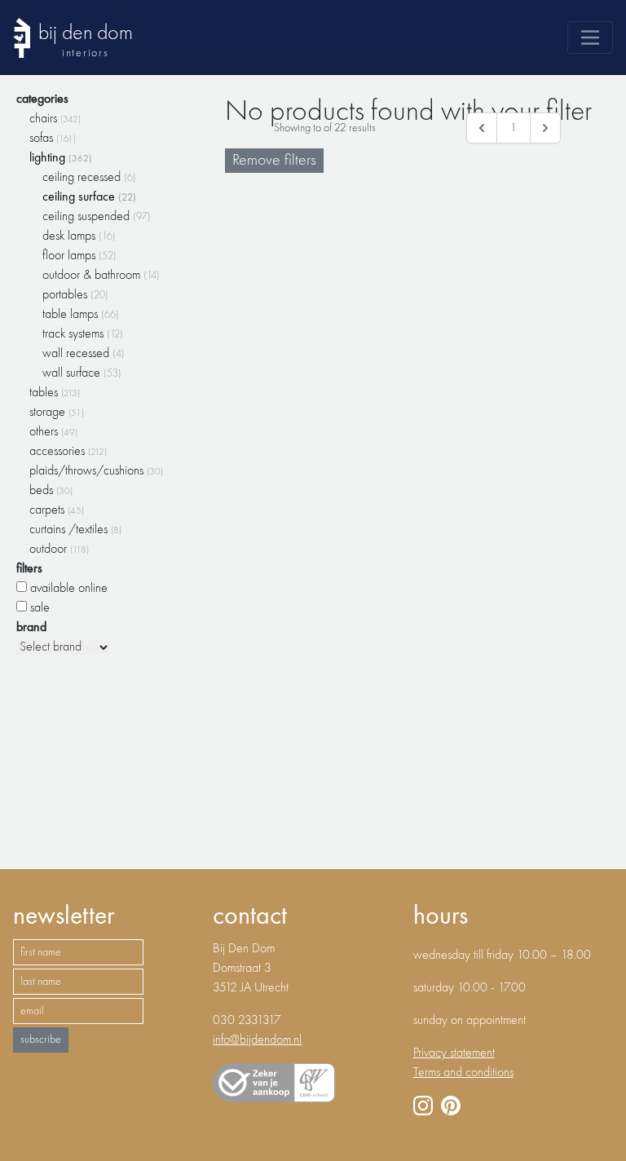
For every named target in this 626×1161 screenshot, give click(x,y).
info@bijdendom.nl (257, 1040)
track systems (82, 334)
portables (75, 295)
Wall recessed (83, 353)
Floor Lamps (79, 256)
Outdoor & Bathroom (101, 275)
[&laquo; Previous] (481, 128)
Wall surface (81, 373)
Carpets (56, 510)
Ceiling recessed (89, 177)
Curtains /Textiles (75, 529)
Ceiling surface (89, 197)
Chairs (55, 119)
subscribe (40, 1039)
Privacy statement (454, 1053)
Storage (56, 412)
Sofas (52, 138)
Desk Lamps (79, 236)
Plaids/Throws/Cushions (96, 471)
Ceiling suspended (96, 216)
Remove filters (274, 160)
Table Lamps (80, 314)
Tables (54, 393)
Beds (51, 490)
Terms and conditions (463, 1072)
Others (53, 432)
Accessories (68, 451)
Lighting (60, 158)
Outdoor (59, 549)
